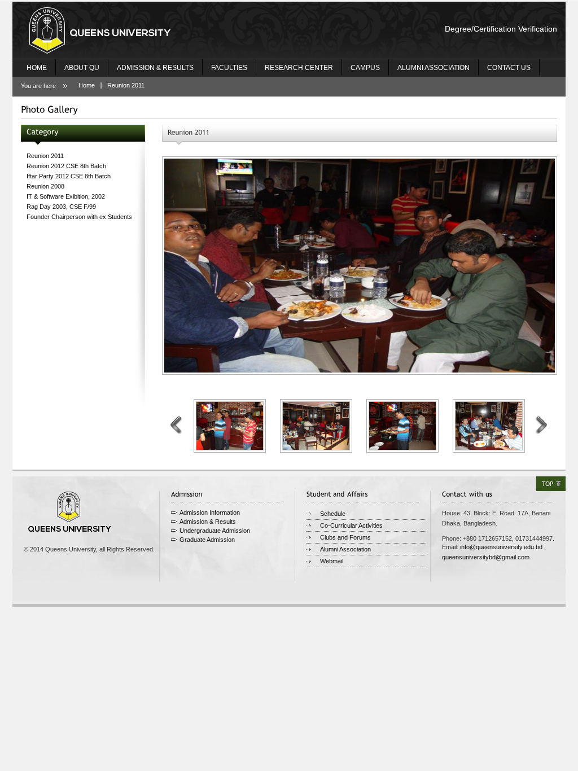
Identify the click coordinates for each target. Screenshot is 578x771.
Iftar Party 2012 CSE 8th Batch (69, 176)
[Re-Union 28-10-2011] (359, 266)
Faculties (229, 68)
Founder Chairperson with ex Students (79, 216)
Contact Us (509, 68)
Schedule (332, 513)
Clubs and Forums (345, 537)
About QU (81, 68)
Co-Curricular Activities (351, 525)
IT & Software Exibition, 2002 (66, 196)
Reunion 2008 (45, 186)
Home (37, 68)
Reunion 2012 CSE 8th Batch (66, 166)
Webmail (331, 561)
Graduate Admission (207, 539)
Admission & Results (155, 68)
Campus (365, 68)
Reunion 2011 (125, 85)
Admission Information (209, 512)
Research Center (299, 68)
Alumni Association (433, 68)
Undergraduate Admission (214, 530)
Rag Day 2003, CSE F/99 (61, 206)
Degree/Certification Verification (501, 28)
